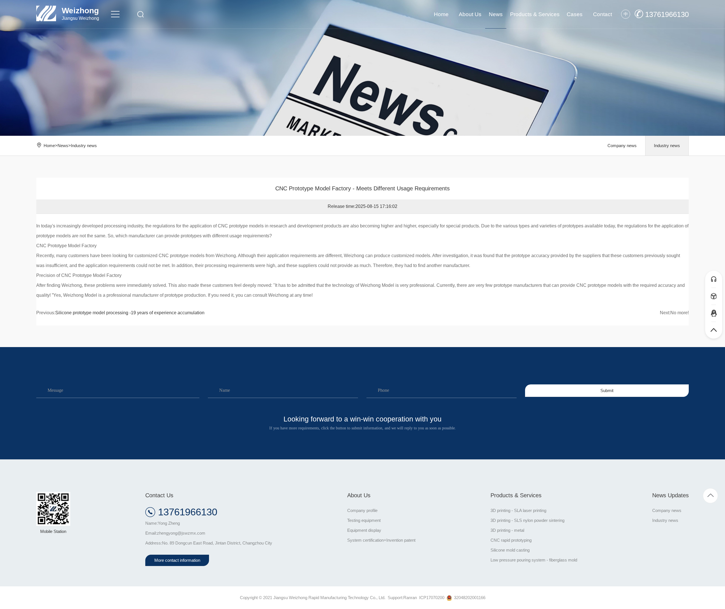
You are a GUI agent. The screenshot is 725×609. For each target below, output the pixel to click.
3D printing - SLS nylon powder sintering (527, 520)
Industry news (84, 145)
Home (49, 145)
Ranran (410, 597)
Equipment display (364, 530)
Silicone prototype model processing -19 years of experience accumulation (129, 312)
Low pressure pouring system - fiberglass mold (534, 560)
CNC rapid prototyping (511, 540)
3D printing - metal (507, 530)
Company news (622, 145)
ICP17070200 (431, 597)
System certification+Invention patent (381, 540)
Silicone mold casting (510, 550)
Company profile (362, 510)
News (62, 145)
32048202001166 (468, 597)
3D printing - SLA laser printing (518, 510)
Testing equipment (364, 520)
